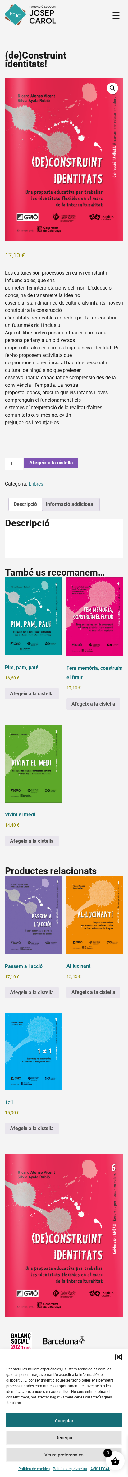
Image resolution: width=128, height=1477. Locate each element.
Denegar (64, 1438)
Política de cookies (34, 1469)
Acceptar (64, 1420)
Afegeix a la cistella (51, 463)
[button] (119, 1357)
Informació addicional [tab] (70, 504)
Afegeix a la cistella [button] (32, 694)
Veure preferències (64, 1455)
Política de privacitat (70, 1469)
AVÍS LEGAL (100, 1469)
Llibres (36, 484)
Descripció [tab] (25, 504)
